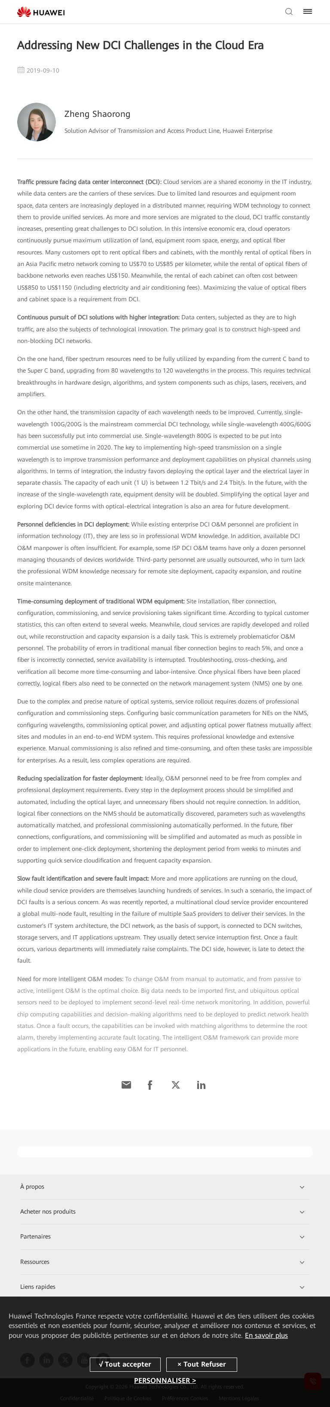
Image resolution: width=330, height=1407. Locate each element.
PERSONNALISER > (165, 1380)
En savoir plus (266, 1335)
